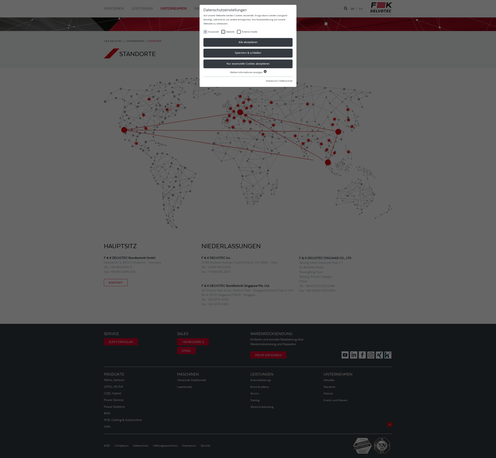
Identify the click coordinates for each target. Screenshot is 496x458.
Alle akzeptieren (248, 42)
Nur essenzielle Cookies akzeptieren (248, 63)
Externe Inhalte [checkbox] (249, 31)
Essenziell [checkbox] (213, 31)
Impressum (272, 81)
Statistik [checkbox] (230, 31)
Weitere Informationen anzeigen (246, 72)
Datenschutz (286, 81)
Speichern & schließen (248, 52)
